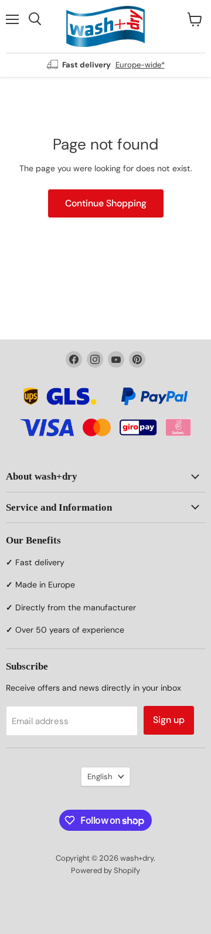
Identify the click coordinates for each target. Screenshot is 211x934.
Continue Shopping (106, 203)
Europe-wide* (140, 65)
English (100, 777)
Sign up (169, 720)
